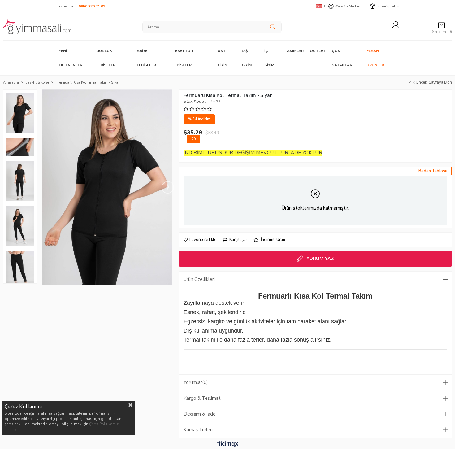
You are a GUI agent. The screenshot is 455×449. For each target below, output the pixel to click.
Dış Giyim (247, 58)
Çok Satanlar (342, 58)
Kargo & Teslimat (202, 398)
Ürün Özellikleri (199, 279)
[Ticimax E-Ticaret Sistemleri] (228, 444)
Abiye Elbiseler (146, 58)
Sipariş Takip (388, 6)
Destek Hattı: (80, 6)
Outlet (318, 50)
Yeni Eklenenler (70, 58)
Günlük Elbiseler (105, 58)
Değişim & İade (200, 414)
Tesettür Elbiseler (182, 58)
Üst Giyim (223, 58)
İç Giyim (269, 58)
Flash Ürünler (375, 58)
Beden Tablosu (432, 171)
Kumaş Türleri (198, 430)
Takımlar (294, 50)
